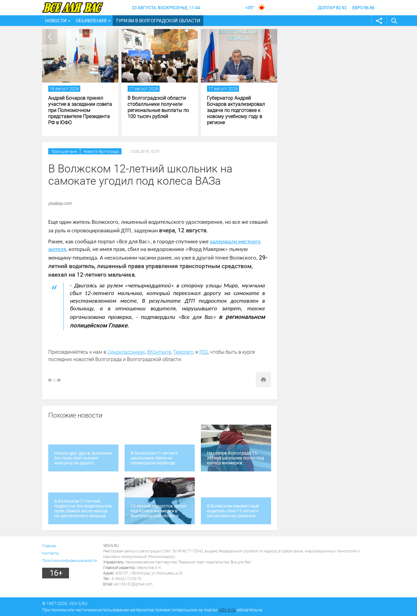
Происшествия (64, 151)
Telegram (183, 352)
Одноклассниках (126, 352)
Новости (56, 20)
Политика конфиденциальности (69, 560)
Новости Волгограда (100, 151)
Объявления (91, 20)
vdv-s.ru (227, 609)
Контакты (50, 553)
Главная (49, 545)
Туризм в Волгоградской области (158, 20)
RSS (203, 352)
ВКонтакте (159, 352)
